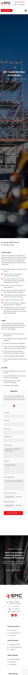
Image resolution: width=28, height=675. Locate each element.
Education (7, 461)
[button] (25, 10)
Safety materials (12, 655)
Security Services (12, 640)
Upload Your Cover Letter (10, 493)
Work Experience (8, 445)
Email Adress (7, 429)
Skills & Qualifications (9, 477)
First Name (7, 412)
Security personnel (13, 626)
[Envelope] (15, 615)
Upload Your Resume (9, 501)
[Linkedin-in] (12, 615)
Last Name (7, 420)
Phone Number (8, 436)
